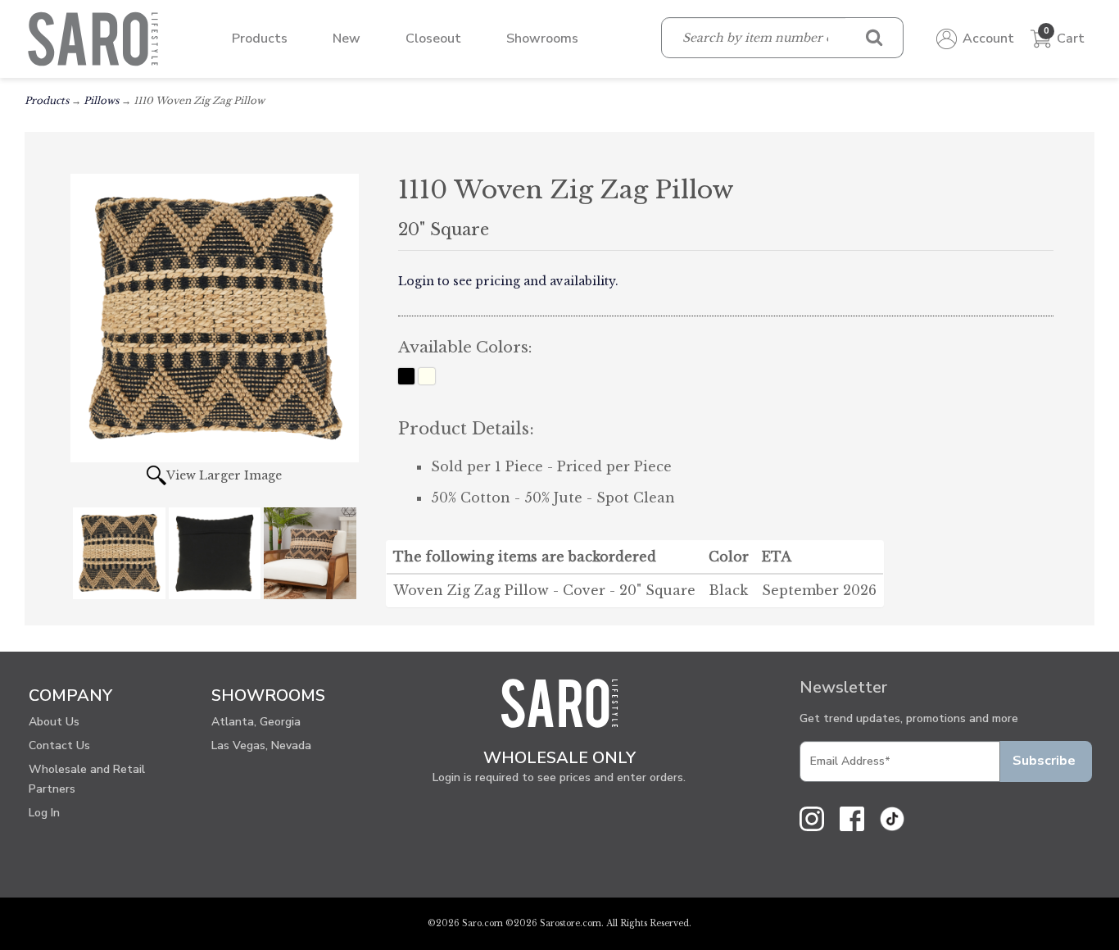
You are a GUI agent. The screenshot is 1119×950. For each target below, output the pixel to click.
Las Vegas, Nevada (261, 745)
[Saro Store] (97, 37)
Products (47, 100)
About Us (54, 722)
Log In (44, 812)
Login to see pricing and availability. (508, 281)
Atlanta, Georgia (256, 722)
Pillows (101, 100)
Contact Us (59, 745)
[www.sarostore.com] (559, 710)
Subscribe (1044, 761)
